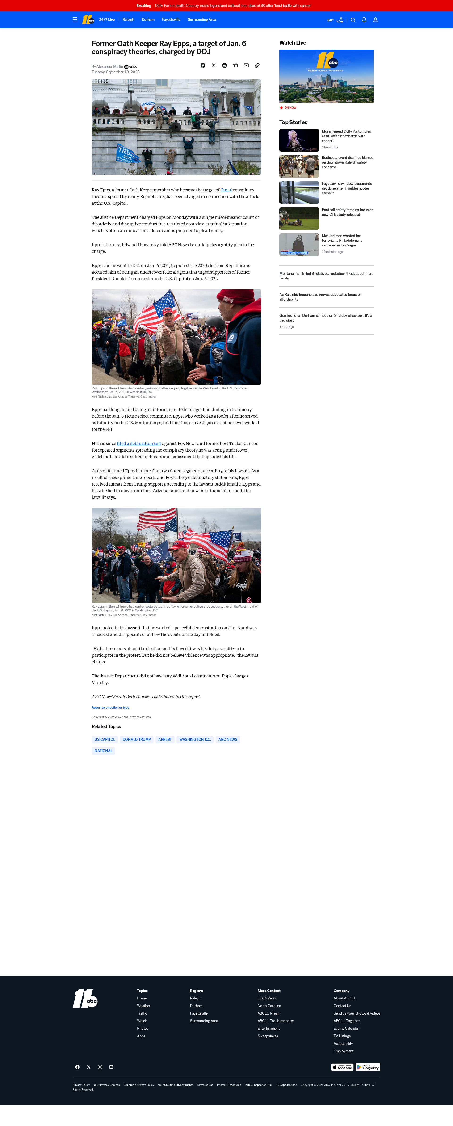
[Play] (326, 76)
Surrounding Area (202, 19)
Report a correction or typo (110, 707)
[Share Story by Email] (246, 65)
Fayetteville (171, 19)
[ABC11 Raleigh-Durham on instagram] (100, 1067)
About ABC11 (345, 998)
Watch (142, 1021)
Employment (343, 1051)
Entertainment (269, 1028)
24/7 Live (107, 19)
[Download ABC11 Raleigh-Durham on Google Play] (368, 1067)
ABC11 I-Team (269, 1013)
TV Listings (342, 1036)
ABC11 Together (347, 1021)
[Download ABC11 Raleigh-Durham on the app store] (342, 1067)
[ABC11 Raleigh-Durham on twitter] (88, 1067)
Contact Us (342, 1006)
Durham (148, 19)
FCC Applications (286, 1085)
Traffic (142, 1013)
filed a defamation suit (139, 443)
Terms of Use (205, 1085)
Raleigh (128, 19)
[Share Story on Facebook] (203, 65)
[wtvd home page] (85, 998)
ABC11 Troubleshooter (276, 1021)
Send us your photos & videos (357, 1013)
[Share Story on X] (214, 65)
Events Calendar (346, 1028)
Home (142, 998)
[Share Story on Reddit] (225, 65)
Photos (142, 1028)
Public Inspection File (258, 1085)
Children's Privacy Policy (139, 1085)
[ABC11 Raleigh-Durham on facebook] (77, 1067)
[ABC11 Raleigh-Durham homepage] (88, 20)
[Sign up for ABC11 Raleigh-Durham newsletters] (111, 1067)
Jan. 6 (226, 189)
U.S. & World (267, 998)
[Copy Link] (257, 65)
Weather (143, 1006)
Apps (141, 1036)
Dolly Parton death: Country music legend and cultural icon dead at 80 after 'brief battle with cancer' (223, 5)
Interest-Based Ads (229, 1085)
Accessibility (343, 1044)
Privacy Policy (81, 1085)
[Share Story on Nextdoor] (235, 65)
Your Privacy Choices (107, 1085)
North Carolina (269, 1006)
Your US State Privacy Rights (175, 1085)
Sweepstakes (268, 1036)
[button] (75, 19)
